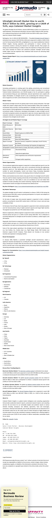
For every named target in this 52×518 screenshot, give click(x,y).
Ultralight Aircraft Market (41, 38)
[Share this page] (48, 14)
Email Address (8, 505)
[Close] (26, 488)
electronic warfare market (27, 371)
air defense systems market (33, 384)
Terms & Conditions (41, 517)
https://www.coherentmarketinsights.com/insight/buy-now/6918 (31, 186)
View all (49, 2)
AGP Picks (4, 2)
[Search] (41, 14)
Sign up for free (14, 511)
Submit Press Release (29, 517)
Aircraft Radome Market (26, 391)
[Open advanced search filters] (44, 14)
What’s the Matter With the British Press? (15, 2)
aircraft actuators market (32, 377)
